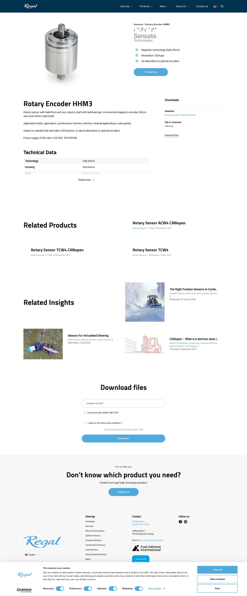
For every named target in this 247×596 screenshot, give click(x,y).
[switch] (88, 588)
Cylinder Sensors (177, 293)
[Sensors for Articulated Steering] (43, 344)
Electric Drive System (179, 343)
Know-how (191, 293)
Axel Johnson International (151, 540)
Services (89, 526)
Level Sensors (91, 550)
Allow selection (217, 579)
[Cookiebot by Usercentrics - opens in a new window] (24, 590)
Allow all (217, 569)
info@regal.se (138, 521)
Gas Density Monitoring (95, 554)
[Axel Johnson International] (146, 550)
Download (123, 438)
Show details (154, 588)
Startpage (90, 521)
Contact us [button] (151, 72)
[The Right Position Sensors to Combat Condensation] (145, 302)
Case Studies (74, 340)
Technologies (191, 346)
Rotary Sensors (210, 293)
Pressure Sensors (209, 343)
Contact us (202, 6)
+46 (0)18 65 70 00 (140, 524)
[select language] (32, 555)
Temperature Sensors (95, 545)
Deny (217, 588)
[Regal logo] (30, 6)
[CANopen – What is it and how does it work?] (145, 343)
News (199, 293)
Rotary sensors (140, 228)
